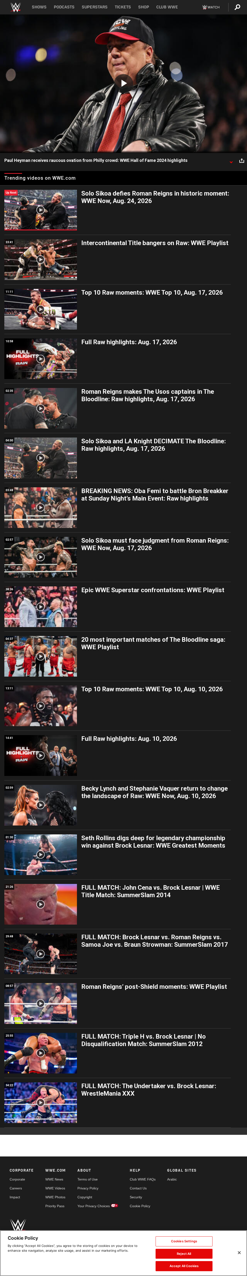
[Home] (15, 7)
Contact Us (138, 1188)
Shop (143, 7)
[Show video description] (231, 160)
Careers (16, 1188)
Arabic (172, 1179)
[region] (123, 1253)
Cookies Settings (184, 1241)
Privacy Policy (87, 1188)
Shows (39, 7)
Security (136, 1197)
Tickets (123, 7)
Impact (15, 1197)
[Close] (239, 1252)
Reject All (184, 1254)
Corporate (17, 1179)
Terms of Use (87, 1179)
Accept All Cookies (184, 1266)
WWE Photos (55, 1197)
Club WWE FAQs (143, 1179)
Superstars (95, 7)
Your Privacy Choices (93, 1206)
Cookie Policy (140, 1206)
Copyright (84, 1197)
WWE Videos (55, 1188)
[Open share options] (241, 160)
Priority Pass (54, 1206)
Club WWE (167, 7)
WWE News (54, 1179)
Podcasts (64, 7)
